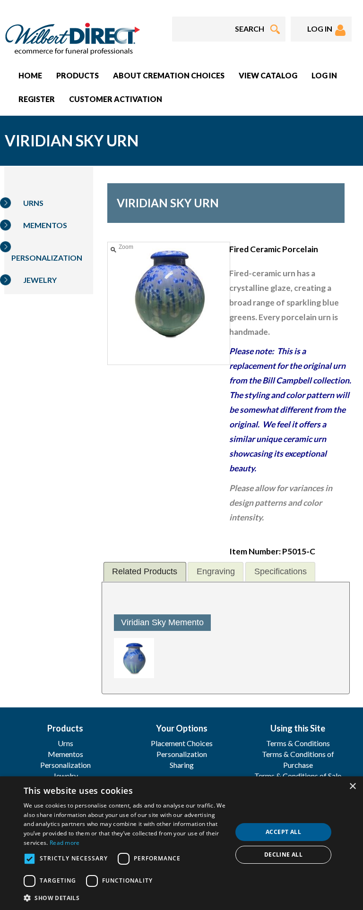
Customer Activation (115, 98)
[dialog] (181, 843)
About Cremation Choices (169, 75)
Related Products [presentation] (144, 571)
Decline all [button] (283, 854)
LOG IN (321, 28)
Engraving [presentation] (216, 571)
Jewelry (40, 279)
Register (36, 98)
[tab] (145, 571)
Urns (33, 202)
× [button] (352, 786)
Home (30, 75)
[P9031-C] (134, 658)
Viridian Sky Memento (162, 622)
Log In (324, 75)
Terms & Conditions (298, 743)
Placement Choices (182, 743)
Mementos (45, 225)
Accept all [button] (283, 832)
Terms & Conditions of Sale (297, 775)
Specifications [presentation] (280, 571)
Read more (65, 843)
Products (77, 75)
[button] (125, 897)
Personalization (46, 257)
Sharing (182, 764)
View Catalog (268, 75)
